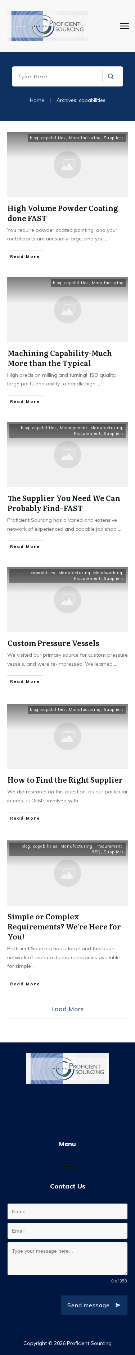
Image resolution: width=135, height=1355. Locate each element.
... (106, 238)
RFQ (96, 851)
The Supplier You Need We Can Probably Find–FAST (64, 502)
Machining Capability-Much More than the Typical (60, 357)
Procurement (87, 433)
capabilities (53, 137)
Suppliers (114, 137)
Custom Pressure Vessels (53, 642)
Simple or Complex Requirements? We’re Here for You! (64, 926)
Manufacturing (85, 137)
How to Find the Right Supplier (65, 779)
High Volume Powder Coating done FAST (63, 212)
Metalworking (107, 572)
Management (73, 427)
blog (34, 137)
